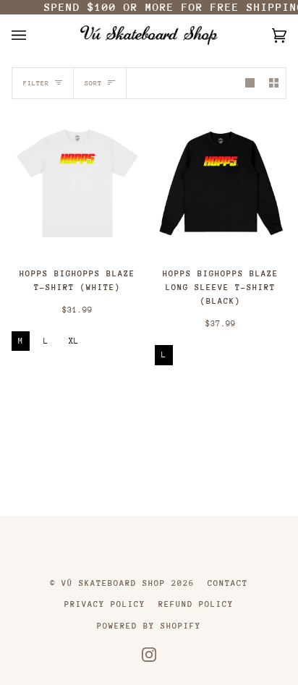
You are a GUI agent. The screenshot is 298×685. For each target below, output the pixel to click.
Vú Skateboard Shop (113, 583)
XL (74, 341)
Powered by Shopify (149, 626)
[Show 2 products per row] (274, 83)
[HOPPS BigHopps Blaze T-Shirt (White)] (77, 183)
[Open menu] (33, 35)
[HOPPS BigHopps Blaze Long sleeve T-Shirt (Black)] (220, 183)
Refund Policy (196, 604)
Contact (228, 583)
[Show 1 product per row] (250, 83)
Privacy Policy (104, 604)
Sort (93, 83)
